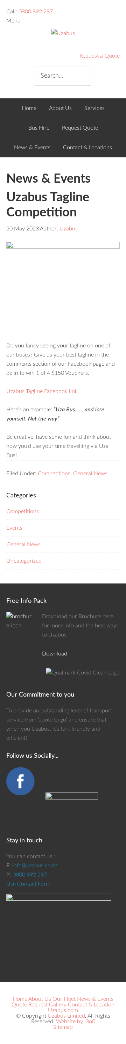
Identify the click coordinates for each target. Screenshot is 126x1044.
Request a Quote (99, 56)
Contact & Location (91, 1004)
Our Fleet (64, 999)
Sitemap (63, 1027)
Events (14, 528)
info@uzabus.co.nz (35, 865)
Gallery (57, 1004)
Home (20, 999)
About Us (39, 999)
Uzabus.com (63, 1010)
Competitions (54, 473)
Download (54, 654)
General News (90, 473)
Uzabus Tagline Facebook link (42, 391)
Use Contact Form (28, 884)
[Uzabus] (63, 33)
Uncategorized (24, 561)
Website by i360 (75, 1021)
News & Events (95, 999)
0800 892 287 (36, 11)
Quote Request (30, 1004)
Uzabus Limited (66, 1016)
